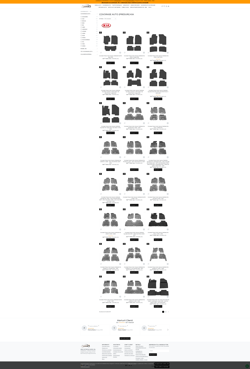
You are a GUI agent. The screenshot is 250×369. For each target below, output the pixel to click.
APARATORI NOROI (135, 5)
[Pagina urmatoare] (168, 312)
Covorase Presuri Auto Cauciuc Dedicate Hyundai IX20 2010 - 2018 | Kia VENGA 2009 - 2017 (134, 234)
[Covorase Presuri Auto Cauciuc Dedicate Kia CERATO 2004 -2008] (110, 219)
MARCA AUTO (98, 5)
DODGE (83, 37)
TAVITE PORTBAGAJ (117, 5)
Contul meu (127, 346)
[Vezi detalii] (101, 52)
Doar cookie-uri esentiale (161, 366)
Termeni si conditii (106, 350)
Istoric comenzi (128, 350)
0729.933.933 (117, 0)
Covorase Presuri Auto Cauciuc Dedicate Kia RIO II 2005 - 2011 (134, 198)
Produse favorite (128, 351)
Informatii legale (117, 348)
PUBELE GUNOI (125, 7)
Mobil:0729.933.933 (141, 354)
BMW (83, 22)
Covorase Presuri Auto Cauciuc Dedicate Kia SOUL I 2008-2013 (158, 127)
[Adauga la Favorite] (120, 52)
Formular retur (106, 346)
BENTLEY (84, 20)
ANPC (114, 353)
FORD (83, 43)
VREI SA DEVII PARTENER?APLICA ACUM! (141, 348)
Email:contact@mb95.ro (142, 356)
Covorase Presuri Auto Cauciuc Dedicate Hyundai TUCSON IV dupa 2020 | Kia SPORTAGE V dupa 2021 (110, 92)
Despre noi (105, 348)
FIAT (83, 41)
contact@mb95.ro (130, 0)
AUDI (83, 18)
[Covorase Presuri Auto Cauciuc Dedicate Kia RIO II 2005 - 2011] (134, 184)
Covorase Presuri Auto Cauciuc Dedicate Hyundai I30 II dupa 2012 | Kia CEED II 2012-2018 (110, 128)
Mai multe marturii (125, 338)
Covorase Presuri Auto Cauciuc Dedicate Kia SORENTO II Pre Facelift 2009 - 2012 (134, 267)
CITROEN (84, 31)
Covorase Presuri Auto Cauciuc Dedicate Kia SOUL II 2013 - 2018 (158, 233)
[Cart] (168, 6)
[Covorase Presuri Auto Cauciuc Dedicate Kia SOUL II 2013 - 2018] (158, 219)
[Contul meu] (166, 6)
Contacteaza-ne (117, 350)
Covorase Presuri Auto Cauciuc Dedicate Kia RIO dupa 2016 (110, 56)
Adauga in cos (110, 63)
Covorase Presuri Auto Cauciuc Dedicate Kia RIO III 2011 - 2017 (110, 300)
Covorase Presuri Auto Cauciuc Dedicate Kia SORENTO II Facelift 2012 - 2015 (110, 267)
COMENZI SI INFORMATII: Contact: (105, 0)
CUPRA (83, 33)
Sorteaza (101, 18)
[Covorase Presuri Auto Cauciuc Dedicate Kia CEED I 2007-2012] (158, 43)
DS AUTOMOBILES (86, 39)
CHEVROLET (84, 29)
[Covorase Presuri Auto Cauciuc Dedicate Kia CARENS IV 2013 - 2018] (134, 287)
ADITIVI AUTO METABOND (114, 7)
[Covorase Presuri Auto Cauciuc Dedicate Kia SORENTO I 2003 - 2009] (158, 254)
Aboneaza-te (153, 354)
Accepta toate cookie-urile (162, 363)
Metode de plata (128, 353)
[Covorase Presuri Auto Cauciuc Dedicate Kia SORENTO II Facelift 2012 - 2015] (110, 254)
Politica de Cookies (107, 355)
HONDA (83, 45)
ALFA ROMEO (85, 16)
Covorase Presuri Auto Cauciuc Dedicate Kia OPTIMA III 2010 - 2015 (158, 198)
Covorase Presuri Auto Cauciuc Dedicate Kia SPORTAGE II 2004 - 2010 (134, 127)
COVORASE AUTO (107, 5)
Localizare (115, 346)
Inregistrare (127, 348)
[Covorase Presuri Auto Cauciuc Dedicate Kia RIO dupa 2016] (110, 43)
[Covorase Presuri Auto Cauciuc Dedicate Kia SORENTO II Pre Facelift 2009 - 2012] (134, 254)
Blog (150, 7)
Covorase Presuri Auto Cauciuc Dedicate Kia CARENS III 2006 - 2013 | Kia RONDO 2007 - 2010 (110, 162)
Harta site (104, 357)
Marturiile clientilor (107, 353)
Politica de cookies (132, 363)
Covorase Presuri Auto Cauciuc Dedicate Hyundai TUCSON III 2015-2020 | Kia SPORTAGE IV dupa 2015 (134, 92)
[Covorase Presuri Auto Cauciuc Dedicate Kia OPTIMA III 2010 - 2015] (158, 184)
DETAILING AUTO (103, 7)
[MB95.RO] (86, 6)
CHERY (83, 27)
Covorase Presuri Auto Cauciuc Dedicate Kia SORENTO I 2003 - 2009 (158, 267)
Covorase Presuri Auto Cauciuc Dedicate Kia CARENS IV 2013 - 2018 (134, 300)
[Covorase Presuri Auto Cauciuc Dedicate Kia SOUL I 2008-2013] (158, 113)
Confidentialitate (106, 351)
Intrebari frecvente (118, 351)
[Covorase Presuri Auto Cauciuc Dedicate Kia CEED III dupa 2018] (134, 43)
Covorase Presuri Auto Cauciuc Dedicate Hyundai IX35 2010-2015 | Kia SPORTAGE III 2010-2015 (158, 92)
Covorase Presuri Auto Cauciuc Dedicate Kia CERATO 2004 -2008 (110, 233)
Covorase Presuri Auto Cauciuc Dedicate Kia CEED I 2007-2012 (158, 56)
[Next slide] (168, 330)
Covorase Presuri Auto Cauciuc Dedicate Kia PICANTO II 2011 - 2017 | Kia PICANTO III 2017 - (134, 161)
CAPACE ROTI (126, 5)
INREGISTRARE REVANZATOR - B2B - (138, 7)
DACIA (83, 35)
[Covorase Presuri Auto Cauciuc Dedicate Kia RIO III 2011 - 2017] (110, 287)
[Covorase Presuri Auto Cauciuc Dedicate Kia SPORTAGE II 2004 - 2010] (134, 113)
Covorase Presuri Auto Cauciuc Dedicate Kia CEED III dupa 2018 (134, 56)
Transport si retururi (129, 355)
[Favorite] (164, 6)
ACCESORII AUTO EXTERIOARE (148, 5)
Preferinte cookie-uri (85, 366)
